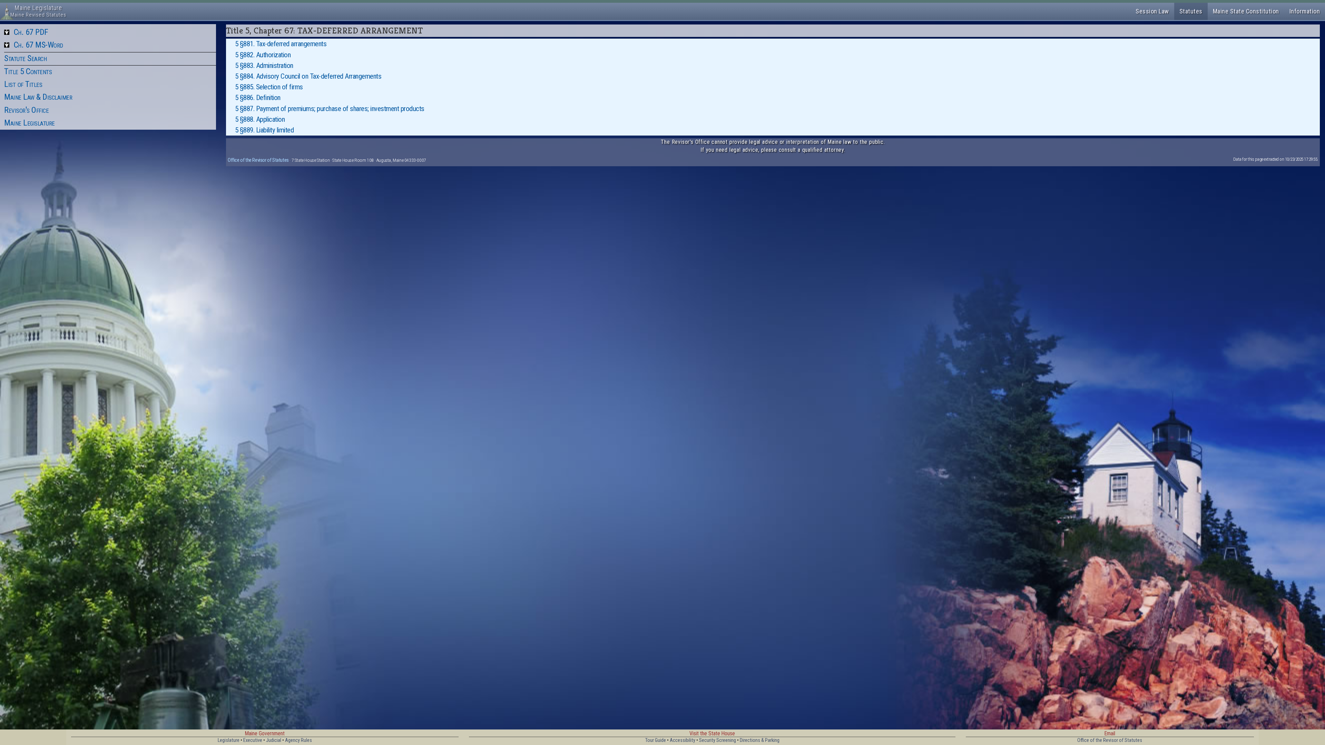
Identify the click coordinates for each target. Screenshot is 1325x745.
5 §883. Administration (264, 65)
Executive (252, 740)
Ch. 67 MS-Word (38, 45)
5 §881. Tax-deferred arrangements (281, 44)
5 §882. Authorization (263, 55)
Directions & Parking (759, 740)
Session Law (1152, 11)
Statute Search (25, 58)
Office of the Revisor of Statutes (258, 160)
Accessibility (682, 740)
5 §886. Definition (258, 97)
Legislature (228, 740)
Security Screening (717, 740)
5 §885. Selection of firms (269, 87)
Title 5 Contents (28, 71)
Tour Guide (655, 740)
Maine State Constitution (1246, 11)
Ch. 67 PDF (31, 32)
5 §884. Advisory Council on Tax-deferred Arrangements (308, 76)
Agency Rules (298, 740)
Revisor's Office (26, 110)
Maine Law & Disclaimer (38, 97)
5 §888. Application (260, 119)
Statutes (1191, 11)
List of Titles (23, 84)
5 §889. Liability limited (264, 130)
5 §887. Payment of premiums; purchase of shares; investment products (329, 109)
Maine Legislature (29, 123)
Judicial (273, 740)
